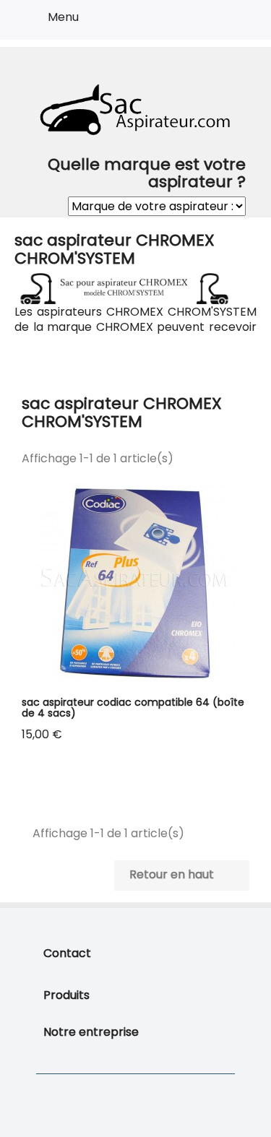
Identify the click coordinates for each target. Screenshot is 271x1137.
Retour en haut (181, 875)
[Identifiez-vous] (207, 22)
